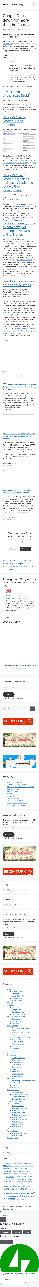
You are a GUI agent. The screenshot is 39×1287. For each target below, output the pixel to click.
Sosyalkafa (16, 1085)
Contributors (11, 1005)
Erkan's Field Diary (13, 4)
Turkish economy (18, 1117)
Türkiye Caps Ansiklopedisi (17, 803)
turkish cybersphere (11, 1196)
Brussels (32, 1166)
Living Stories (20, 206)
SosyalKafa (11, 796)
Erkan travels (16, 1039)
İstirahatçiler (11, 1055)
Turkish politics (17, 1126)
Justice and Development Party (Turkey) (16, 1179)
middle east (31, 1181)
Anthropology (17, 1019)
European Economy (19, 1097)
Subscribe (25, 549)
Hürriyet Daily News (30, 1173)
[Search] (32, 708)
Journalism (16, 1023)
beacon (18, 561)
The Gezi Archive (13, 798)
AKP (21, 1163)
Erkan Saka (16, 1060)
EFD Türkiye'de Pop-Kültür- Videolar (20, 787)
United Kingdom (30, 1196)
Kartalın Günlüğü (13, 789)
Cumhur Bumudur (18, 1058)
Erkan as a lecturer (19, 1035)
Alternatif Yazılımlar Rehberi (17, 784)
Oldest (26, 1232)
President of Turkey (10, 1186)
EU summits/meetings (20, 1094)
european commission (21, 1168)
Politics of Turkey (25, 1184)
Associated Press (14, 1166)
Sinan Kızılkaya (17, 1074)
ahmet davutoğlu (14, 1163)
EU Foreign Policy (18, 1092)
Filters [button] (5, 1229)
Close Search (7, 1242)
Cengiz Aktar (16, 1010)
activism (5, 1163)
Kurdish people (7, 1181)
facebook (22, 1171)
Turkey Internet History (15, 800)
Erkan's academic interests (17, 1017)
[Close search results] (3, 1219)
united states (9, 1199)
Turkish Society (12, 1131)
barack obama (25, 1166)
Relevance (5, 1232)
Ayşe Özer (15, 1007)
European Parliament (19, 1099)
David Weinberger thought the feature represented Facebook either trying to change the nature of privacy (19, 331)
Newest (17, 1232)
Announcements (13, 989)
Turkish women (17, 1136)
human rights (22, 1173)
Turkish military (17, 1124)
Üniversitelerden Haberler (16, 805)
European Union (10, 1171)
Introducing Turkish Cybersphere (24, 1081)
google (11, 1173)
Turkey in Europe (13, 1103)
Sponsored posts (18, 1000)
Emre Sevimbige (18, 1012)
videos (17, 1199)
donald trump (6, 1168)
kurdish (31, 1179)
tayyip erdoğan (22, 1193)
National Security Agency (8, 1184)
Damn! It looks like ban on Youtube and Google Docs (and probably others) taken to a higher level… (19, 387)
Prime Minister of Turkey (24, 1186)
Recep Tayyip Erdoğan (15, 1188)
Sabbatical (16, 1049)
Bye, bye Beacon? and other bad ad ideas (19, 283)
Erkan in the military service (22, 1037)
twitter (23, 1196)
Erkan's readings (18, 1044)
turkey (31, 1192)
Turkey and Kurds (18, 1113)
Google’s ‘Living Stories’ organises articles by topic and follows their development (18, 182)
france (28, 1171)
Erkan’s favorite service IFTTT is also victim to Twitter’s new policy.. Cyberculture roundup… (19, 436)
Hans (8, 595)
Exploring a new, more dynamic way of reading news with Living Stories (19, 228)
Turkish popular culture (20, 1133)
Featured (10, 1053)
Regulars (10, 1078)
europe (12, 1168)
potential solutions (25, 260)
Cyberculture (9, 561)
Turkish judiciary (18, 1122)
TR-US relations (18, 1106)
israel (4, 1176)
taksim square (14, 1193)
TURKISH (10, 1129)
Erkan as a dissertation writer (22, 1032)
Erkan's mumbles (18, 1042)
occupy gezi (18, 1184)
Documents (16, 994)
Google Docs (7, 44)
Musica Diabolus (13, 791)
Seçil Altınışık (16, 1065)
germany (6, 1173)
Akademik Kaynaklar (14, 782)
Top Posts (15, 1087)
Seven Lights (16, 1067)
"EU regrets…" (9, 569)
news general (17, 998)
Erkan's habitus (13, 1026)
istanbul (15, 1046)
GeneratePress (8, 1209)
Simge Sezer (16, 1069)
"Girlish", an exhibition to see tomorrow (18, 566)
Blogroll (10, 1003)
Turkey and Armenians (20, 1108)
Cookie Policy (6, 1279)
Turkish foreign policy (19, 1119)
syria (9, 1193)
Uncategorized (12, 1138)
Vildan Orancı (17, 1076)
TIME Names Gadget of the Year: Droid (18, 93)
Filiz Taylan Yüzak (18, 1014)
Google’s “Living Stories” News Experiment (14, 121)
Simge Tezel (16, 1071)
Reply (8, 617)
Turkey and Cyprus (19, 1110)
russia (29, 1189)
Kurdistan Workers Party (19, 1181)
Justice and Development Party (23, 1176)
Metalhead (16, 1083)
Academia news (18, 991)
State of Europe (13, 1090)
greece (16, 1173)
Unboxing (15, 1051)
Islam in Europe (17, 1101)
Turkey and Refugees (19, 1115)
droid (24, 561)
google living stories (19, 564)
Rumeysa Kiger (17, 1062)
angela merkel (27, 1163)
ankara (6, 1166)
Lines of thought (18, 996)
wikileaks (21, 1199)
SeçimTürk (11, 794)
